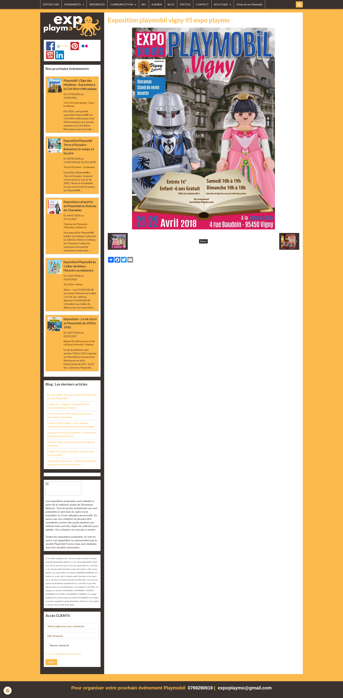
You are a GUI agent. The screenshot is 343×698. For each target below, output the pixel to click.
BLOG (171, 4)
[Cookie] (8, 691)
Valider (51, 662)
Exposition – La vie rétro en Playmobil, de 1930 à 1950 (80, 323)
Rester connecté (59, 645)
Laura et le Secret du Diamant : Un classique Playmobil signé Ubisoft (71, 434)
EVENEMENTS (72, 4)
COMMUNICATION (121, 4)
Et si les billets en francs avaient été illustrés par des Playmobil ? (72, 396)
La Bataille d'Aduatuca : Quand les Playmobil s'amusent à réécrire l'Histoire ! (71, 462)
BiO (144, 4)
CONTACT (202, 4)
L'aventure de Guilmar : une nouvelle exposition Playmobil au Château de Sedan (71, 425)
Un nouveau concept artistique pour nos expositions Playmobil (69, 415)
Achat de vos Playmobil (249, 4)
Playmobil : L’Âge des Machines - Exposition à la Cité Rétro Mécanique (80, 85)
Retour (203, 241)
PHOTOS (185, 4)
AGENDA (156, 4)
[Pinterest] (74, 46)
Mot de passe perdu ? (72, 654)
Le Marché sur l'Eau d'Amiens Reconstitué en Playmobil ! (70, 453)
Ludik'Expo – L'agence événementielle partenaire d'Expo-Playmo (68, 406)
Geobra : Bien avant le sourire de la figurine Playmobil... (71, 443)
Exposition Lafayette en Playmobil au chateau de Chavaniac (80, 206)
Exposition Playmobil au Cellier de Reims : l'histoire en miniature (80, 266)
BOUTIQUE (221, 4)
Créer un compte (53, 654)
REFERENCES (97, 4)
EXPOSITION (51, 4)
